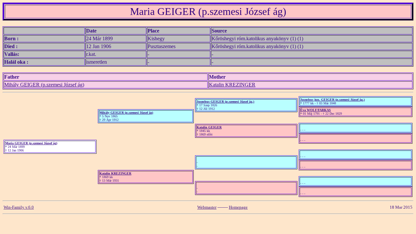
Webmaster (206, 207)
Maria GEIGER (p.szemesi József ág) (31, 143)
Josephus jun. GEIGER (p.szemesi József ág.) (332, 99)
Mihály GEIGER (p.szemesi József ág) (44, 84)
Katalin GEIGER (209, 127)
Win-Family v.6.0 (19, 207)
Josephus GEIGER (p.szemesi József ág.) (225, 101)
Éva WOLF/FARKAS (315, 110)
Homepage (238, 207)
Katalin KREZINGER (232, 84)
